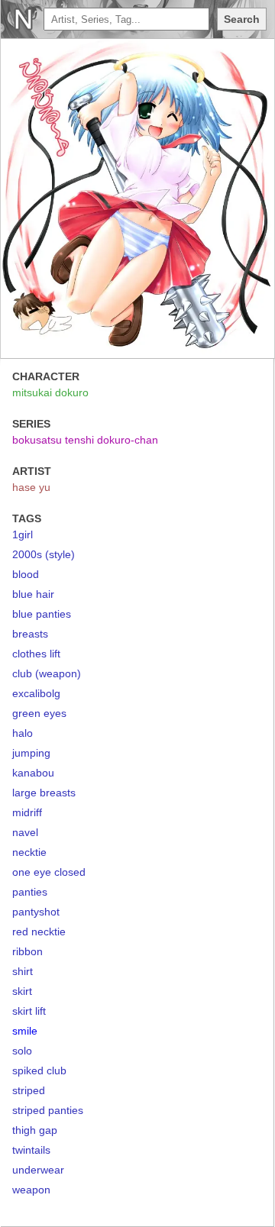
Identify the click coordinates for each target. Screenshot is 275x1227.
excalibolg (36, 693)
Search (242, 19)
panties (29, 892)
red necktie (39, 931)
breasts (30, 634)
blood (25, 574)
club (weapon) (46, 673)
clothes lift (36, 653)
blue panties (41, 614)
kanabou (33, 773)
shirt (22, 971)
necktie (29, 852)
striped (28, 1090)
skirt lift (29, 1011)
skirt (22, 991)
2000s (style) (43, 554)
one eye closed (49, 872)
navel (25, 832)
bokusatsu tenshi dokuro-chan (85, 440)
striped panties (47, 1110)
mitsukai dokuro (50, 392)
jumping (31, 753)
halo (22, 733)
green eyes (39, 713)
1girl (22, 534)
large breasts (44, 792)
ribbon (27, 951)
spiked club (39, 1070)
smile (24, 1031)
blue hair (33, 594)
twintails (31, 1150)
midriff (27, 812)
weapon (31, 1189)
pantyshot (36, 912)
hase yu (31, 487)
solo (22, 1051)
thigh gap (34, 1130)
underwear (38, 1170)
